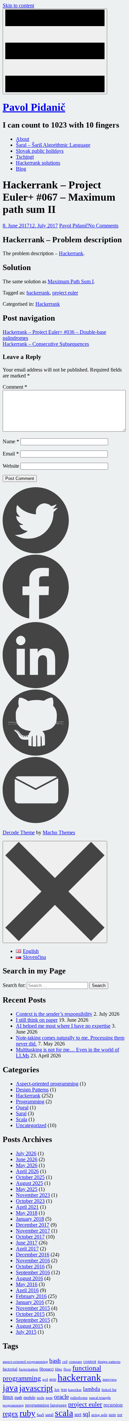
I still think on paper (37, 1020)
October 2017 (30, 1237)
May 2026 (26, 1165)
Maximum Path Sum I (71, 281)
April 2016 (27, 1290)
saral (49, 1414)
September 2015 (33, 1320)
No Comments (103, 225)
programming (13, 1405)
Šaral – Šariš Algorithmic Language (53, 145)
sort (77, 1414)
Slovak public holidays (40, 151)
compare (75, 1361)
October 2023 (30, 1201)
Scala (21, 1119)
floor (67, 1369)
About (22, 139)
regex (10, 1414)
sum (112, 1414)
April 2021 (27, 1207)
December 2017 (32, 1225)
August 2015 (29, 1326)
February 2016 (31, 1296)
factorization (28, 1369)
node (40, 1398)
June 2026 (26, 1159)
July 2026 (26, 1153)
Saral (21, 1113)
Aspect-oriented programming (47, 1083)
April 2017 (27, 1248)
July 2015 (26, 1332)
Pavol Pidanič (34, 107)
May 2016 (26, 1284)
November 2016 (33, 1260)
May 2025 (26, 1189)
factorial (10, 1368)
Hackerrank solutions (38, 163)
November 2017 (33, 1231)
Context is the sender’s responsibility (54, 1014)
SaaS (40, 1415)
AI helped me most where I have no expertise (63, 1026)
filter (58, 1369)
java (10, 1388)
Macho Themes (59, 832)
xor (119, 1414)
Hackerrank (71, 253)
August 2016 (29, 1278)
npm (49, 1398)
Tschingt (25, 157)
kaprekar (75, 1390)
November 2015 (33, 1308)
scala (64, 1413)
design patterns (109, 1361)
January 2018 (30, 1219)
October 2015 (30, 1314)
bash (55, 1360)
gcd (45, 1379)
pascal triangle (100, 1398)
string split (99, 1415)
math (18, 1397)
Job (57, 1390)
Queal (22, 1107)
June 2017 (26, 1242)
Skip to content (18, 5)
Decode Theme (19, 832)
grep (52, 1379)
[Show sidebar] (55, 51)
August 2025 (29, 1183)
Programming (30, 1101)
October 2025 (30, 1177)
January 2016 (30, 1302)
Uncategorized (31, 1125)
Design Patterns (32, 1089)
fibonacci (46, 1369)
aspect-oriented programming (25, 1361)
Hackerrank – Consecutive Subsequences (46, 344)
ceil (64, 1361)
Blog (21, 169)
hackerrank (38, 293)
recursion (113, 1404)
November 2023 (33, 1195)
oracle (61, 1396)
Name (11, 441)
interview (110, 1379)
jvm (64, 1389)
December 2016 (32, 1254)
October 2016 (30, 1266)
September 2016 (33, 1272)
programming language (46, 1404)
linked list (109, 1390)
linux (8, 1397)
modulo (29, 1397)
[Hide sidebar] (55, 892)
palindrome (79, 1398)
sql (86, 1413)
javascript (36, 1388)
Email (11, 453)
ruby (27, 1413)
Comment (15, 387)
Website (11, 466)
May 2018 (26, 1213)
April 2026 (27, 1171)
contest (89, 1361)
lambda (91, 1389)
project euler (65, 293)
